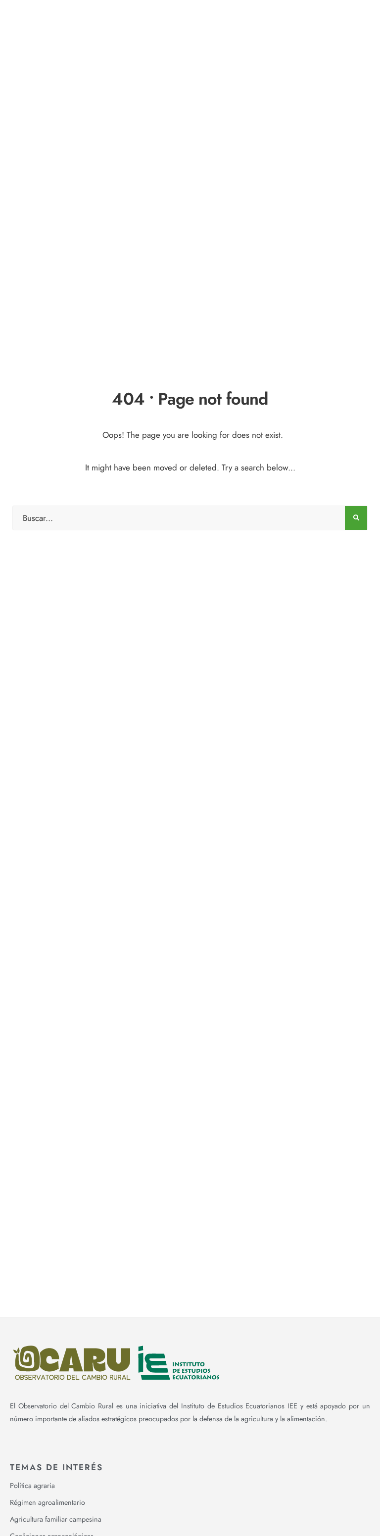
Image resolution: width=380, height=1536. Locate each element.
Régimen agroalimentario (47, 1502)
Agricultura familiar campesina (55, 1519)
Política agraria (32, 1485)
